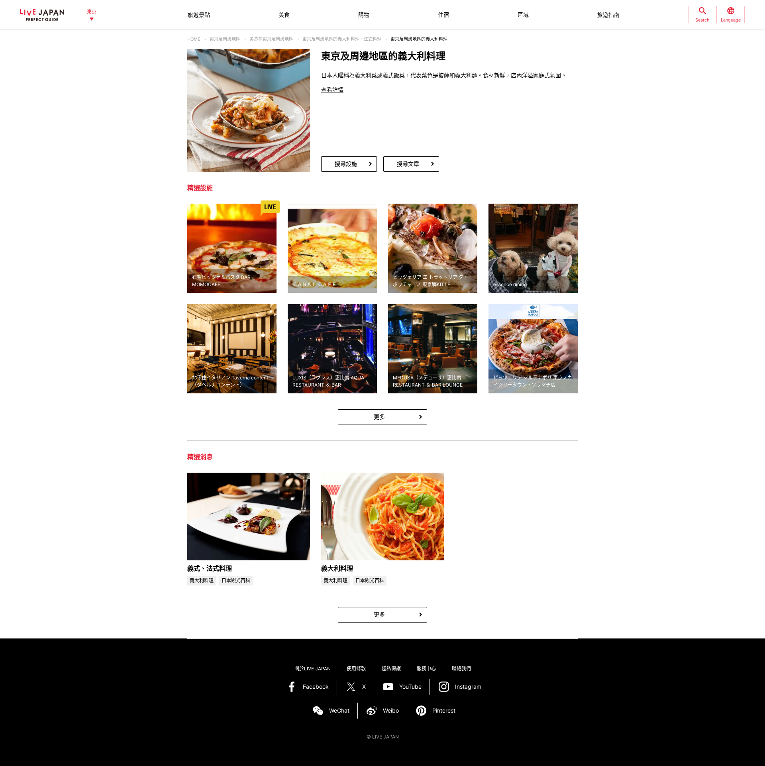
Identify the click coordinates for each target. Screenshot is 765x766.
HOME (193, 39)
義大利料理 (337, 568)
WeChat (339, 710)
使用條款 (356, 669)
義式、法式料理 (209, 568)
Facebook (316, 686)
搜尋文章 (408, 163)
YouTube (410, 686)
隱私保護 (391, 669)
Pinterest (443, 710)
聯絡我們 (461, 669)
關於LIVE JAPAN (312, 669)
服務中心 (426, 669)
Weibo (391, 710)
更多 (379, 416)
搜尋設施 (346, 163)
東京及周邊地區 (225, 39)
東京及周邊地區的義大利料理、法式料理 (341, 39)
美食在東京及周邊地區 (271, 39)
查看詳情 (332, 89)
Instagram (468, 686)
